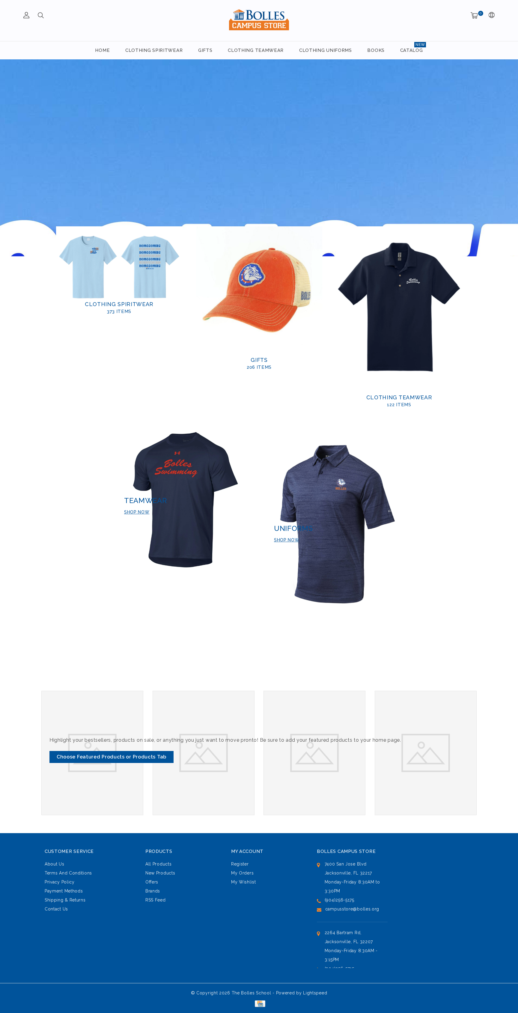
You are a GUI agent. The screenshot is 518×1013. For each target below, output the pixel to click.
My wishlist (243, 882)
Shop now (137, 512)
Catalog (411, 50)
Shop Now (286, 540)
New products (160, 873)
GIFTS (205, 50)
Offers (151, 882)
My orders (242, 873)
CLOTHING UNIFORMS (325, 50)
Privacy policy (60, 882)
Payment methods (64, 891)
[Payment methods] (259, 1003)
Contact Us (56, 909)
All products (158, 864)
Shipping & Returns (65, 900)
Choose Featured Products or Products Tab (111, 757)
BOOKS (376, 50)
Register (240, 864)
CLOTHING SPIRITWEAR (154, 50)
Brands (152, 891)
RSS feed (155, 900)
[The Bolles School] (259, 19)
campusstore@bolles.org (352, 909)
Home (102, 50)
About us (54, 864)
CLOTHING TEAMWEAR (256, 50)
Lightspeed (315, 993)
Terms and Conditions (68, 873)
